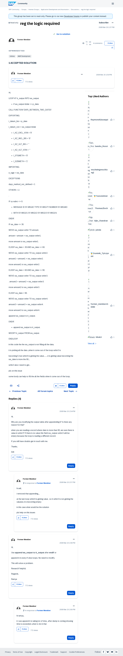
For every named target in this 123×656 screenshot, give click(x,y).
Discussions (75, 9)
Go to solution (63, 34)
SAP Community (14, 9)
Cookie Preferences (77, 652)
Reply (71, 466)
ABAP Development (24, 56)
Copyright (28, 652)
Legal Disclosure (41, 652)
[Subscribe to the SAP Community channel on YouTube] (112, 652)
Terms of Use (18, 652)
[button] (112, 47)
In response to (38, 483)
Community (22, 3)
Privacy (8, 652)
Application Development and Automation (55, 9)
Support (63, 652)
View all (91, 343)
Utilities (12, 56)
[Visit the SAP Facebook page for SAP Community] (103, 652)
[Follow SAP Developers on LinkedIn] (116, 652)
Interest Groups (33, 9)
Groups (23, 9)
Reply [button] (73, 386)
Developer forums (72, 16)
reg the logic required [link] (88, 9)
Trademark (54, 652)
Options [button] (112, 22)
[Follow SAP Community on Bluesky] (108, 652)
